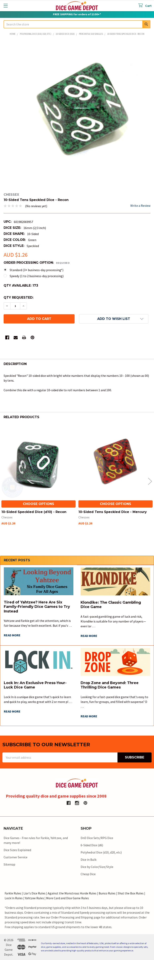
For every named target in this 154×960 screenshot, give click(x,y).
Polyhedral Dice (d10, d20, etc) (101, 852)
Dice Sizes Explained (17, 850)
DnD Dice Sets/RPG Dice (97, 838)
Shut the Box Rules (131, 893)
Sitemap (9, 864)
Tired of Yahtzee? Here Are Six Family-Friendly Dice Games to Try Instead (37, 606)
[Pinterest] (32, 337)
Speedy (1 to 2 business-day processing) (37, 276)
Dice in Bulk (88, 860)
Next (150, 481)
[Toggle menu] (5, 5)
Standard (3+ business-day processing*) (36, 270)
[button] (113, 318)
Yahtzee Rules (34, 898)
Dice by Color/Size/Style (97, 867)
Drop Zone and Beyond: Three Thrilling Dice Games (110, 685)
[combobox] (77, 24)
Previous (4, 481)
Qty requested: (18, 297)
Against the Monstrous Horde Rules (72, 893)
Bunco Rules (107, 893)
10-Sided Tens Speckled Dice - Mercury (112, 512)
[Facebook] (7, 337)
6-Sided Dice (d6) (92, 845)
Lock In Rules (14, 898)
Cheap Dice (88, 874)
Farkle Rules (13, 893)
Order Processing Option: (37, 263)
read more (12, 635)
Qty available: (21, 285)
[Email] (15, 337)
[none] (77, 114)
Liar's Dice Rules (34, 893)
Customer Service (15, 857)
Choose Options (38, 504)
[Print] (24, 337)
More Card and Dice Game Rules (67, 898)
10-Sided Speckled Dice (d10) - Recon (33, 512)
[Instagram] (77, 803)
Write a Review (140, 206)
